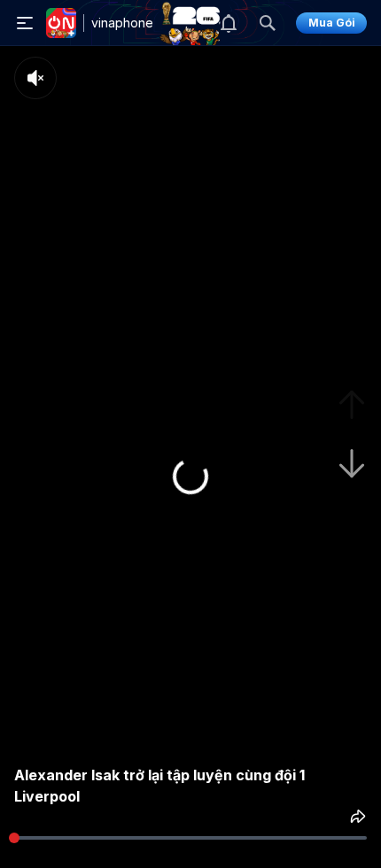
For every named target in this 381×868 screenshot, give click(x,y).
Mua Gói (331, 22)
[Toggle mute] (35, 78)
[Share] (358, 816)
